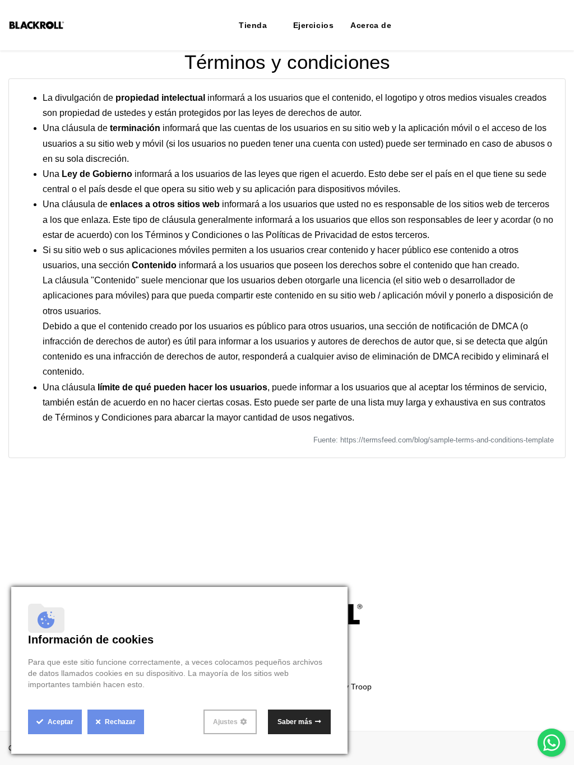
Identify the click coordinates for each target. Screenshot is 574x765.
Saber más (294, 722)
